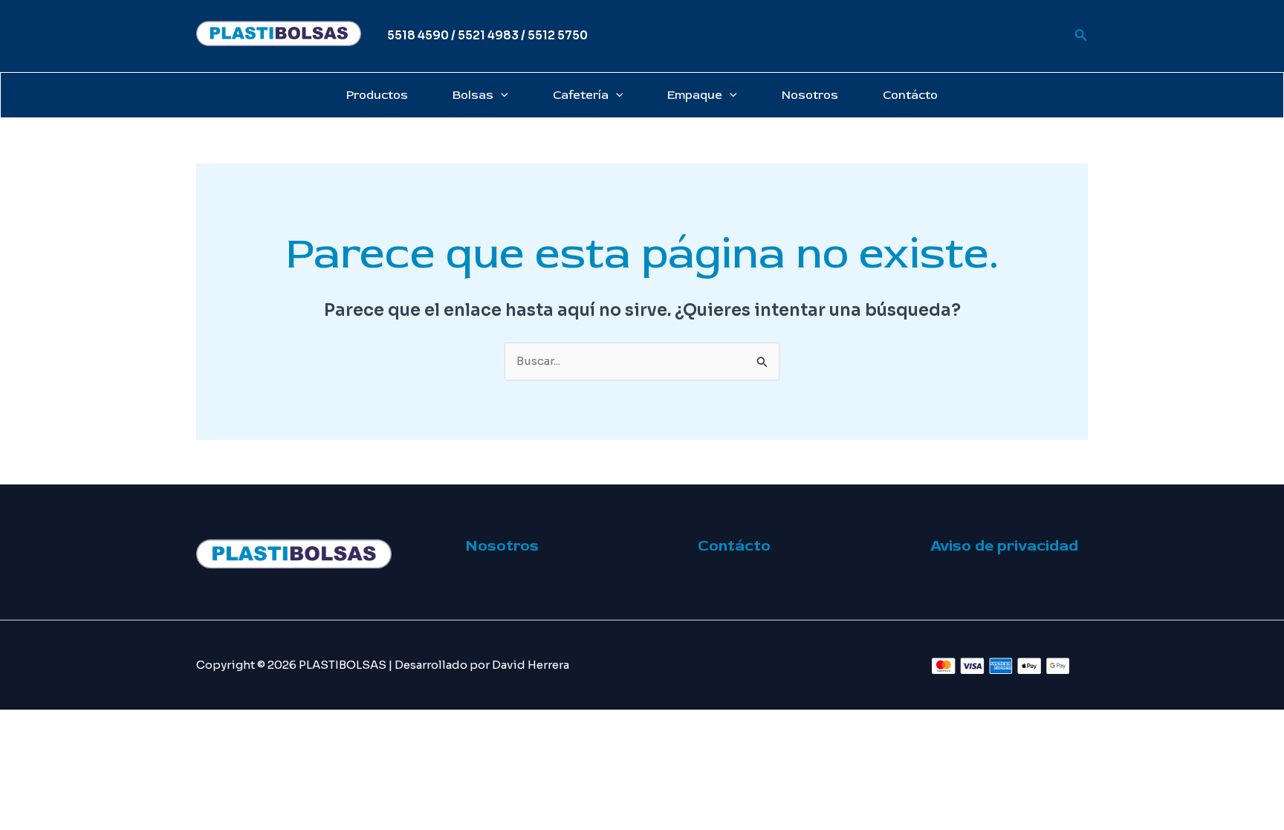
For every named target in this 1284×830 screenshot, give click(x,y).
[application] (500, 95)
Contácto (910, 95)
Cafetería (581, 95)
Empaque (694, 95)
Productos (377, 95)
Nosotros (810, 95)
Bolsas (473, 95)
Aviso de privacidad (1004, 546)
